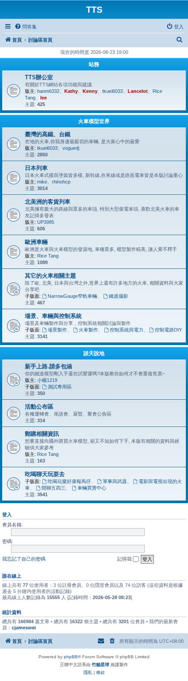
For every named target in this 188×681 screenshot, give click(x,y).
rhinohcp (61, 181)
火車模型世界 (94, 121)
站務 (94, 64)
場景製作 (57, 329)
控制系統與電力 (126, 329)
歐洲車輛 (36, 242)
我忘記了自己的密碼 (23, 558)
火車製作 (88, 329)
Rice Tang (48, 255)
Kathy (71, 91)
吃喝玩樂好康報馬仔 (69, 481)
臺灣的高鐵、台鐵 (47, 134)
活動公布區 (39, 406)
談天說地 (94, 353)
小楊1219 (47, 380)
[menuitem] (25, 26)
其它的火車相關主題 (50, 275)
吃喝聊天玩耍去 (45, 474)
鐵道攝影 (118, 296)
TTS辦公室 (39, 77)
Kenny (90, 91)
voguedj (71, 148)
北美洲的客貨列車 (47, 201)
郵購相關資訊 (42, 433)
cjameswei (24, 627)
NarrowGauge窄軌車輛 (72, 296)
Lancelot (138, 91)
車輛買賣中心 (91, 487)
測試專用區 (60, 386)
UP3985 (45, 222)
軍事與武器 (115, 481)
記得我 (125, 558)
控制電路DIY (168, 329)
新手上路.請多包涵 (48, 366)
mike (42, 181)
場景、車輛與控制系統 (53, 316)
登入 (7, 514)
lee (43, 97)
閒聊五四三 (54, 487)
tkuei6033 (112, 91)
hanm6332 (48, 91)
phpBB (71, 656)
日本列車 (36, 168)
